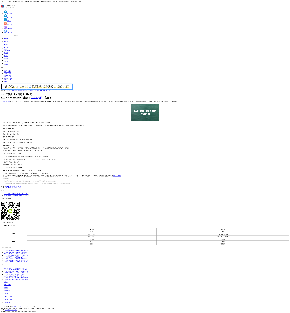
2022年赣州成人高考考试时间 (42, 90)
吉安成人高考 (7, 75)
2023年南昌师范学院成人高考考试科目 (14, 276)
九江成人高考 (7, 73)
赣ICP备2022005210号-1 (11, 310)
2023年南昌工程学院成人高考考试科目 (14, 274)
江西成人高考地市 (20, 90)
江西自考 (6, 288)
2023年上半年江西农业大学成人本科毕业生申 (16, 271)
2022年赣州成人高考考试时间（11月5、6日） (16, 194)
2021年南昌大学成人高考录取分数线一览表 (15, 258)
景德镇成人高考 (8, 78)
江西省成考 (7, 293)
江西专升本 (7, 290)
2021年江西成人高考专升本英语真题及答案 (15, 252)
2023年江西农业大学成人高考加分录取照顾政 (16, 277)
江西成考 (6, 282)
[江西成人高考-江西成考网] (8, 8)
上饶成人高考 (7, 76)
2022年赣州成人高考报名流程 (13, 187)
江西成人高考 (10, 90)
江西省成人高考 (8, 299)
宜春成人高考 (7, 80)
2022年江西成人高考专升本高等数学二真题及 (16, 250)
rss (1, 3)
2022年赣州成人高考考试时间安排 (13, 195)
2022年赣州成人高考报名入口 (13, 186)
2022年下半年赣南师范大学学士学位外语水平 (16, 255)
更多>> (5, 81)
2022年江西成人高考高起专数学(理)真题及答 (15, 261)
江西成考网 (37, 97)
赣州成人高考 (7, 72)
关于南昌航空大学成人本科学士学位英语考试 (16, 273)
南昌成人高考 (7, 70)
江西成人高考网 (117, 176)
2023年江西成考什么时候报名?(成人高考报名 (15, 268)
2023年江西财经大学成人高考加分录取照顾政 (16, 279)
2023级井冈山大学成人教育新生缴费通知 (14, 254)
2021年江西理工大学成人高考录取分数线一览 (16, 260)
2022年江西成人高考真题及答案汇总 (13, 257)
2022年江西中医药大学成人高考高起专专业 (15, 269)
